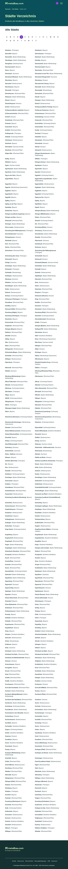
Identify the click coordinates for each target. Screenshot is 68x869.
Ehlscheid (8, 220)
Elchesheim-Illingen (11, 352)
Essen (7, 743)
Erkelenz (8, 634)
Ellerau (37, 381)
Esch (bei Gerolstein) (11, 687)
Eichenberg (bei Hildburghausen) (45, 250)
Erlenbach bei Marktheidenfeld (14, 657)
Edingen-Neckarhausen (42, 153)
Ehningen (8, 224)
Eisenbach (38, 309)
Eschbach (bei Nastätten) (13, 699)
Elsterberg (8, 447)
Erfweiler (8, 621)
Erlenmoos (38, 657)
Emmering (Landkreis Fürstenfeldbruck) (47, 497)
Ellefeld (7, 371)
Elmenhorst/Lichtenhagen (13, 422)
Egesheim (8, 172)
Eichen (7, 247)
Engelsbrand (39, 534)
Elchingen (38, 352)
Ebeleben (8, 50)
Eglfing (7, 200)
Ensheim (8, 564)
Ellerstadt (38, 391)
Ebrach (7, 100)
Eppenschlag (9, 588)
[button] (57, 3)
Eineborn (38, 292)
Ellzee (7, 411)
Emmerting (38, 502)
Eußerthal (38, 811)
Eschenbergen (39, 713)
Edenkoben (38, 140)
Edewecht (38, 150)
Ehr (36, 224)
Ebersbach (8, 73)
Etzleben (8, 791)
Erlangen (38, 644)
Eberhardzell (39, 63)
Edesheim (8, 150)
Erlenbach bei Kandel (42, 654)
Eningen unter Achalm (42, 548)
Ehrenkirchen (39, 234)
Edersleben (8, 146)
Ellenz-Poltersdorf (10, 381)
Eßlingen (8, 831)
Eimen (37, 285)
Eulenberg (38, 794)
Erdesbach (8, 607)
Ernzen (7, 671)
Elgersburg (8, 362)
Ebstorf (37, 103)
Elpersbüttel (39, 427)
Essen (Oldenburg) (41, 743)
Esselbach (8, 739)
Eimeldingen (9, 285)
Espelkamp (38, 733)
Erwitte (7, 681)
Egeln (7, 165)
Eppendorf (8, 584)
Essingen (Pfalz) (40, 749)
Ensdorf (37, 558)
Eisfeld (37, 322)
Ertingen (37, 677)
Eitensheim (38, 332)
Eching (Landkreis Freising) (43, 107)
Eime (36, 282)
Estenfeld (8, 758)
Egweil (37, 207)
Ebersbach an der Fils (42, 73)
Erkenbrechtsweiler (41, 634)
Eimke (7, 289)
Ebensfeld (8, 53)
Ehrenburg (38, 230)
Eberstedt (8, 90)
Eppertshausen (40, 588)
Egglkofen (38, 190)
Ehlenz (37, 217)
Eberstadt (38, 87)
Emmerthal (8, 502)
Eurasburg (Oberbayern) (12, 801)
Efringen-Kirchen (40, 162)
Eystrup (37, 824)
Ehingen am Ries (10, 217)
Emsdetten (38, 512)
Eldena (37, 355)
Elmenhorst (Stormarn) (12, 417)
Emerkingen (39, 477)
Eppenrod (38, 584)
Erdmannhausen (10, 611)
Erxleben (38, 681)
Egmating (8, 207)
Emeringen (8, 477)
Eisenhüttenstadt (40, 319)
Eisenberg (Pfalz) (40, 312)
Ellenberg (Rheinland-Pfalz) (43, 371)
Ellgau (7, 395)
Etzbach (7, 784)
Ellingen (37, 398)
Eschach (8, 691)
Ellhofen (37, 395)
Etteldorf (8, 771)
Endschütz (8, 526)
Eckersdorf (8, 126)
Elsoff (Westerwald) (11, 444)
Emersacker (9, 480)
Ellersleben (8, 391)
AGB (49, 861)
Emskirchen (9, 516)
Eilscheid (38, 279)
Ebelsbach (38, 50)
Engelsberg (8, 534)
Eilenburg (8, 279)
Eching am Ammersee (42, 110)
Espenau (8, 736)
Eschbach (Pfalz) (40, 694)
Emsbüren (8, 512)
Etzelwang (8, 788)
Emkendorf (38, 480)
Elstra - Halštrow (10, 454)
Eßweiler (37, 831)
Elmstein (8, 427)
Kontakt (14, 861)
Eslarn (37, 729)
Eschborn (38, 699)
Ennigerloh (38, 554)
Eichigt (7, 262)
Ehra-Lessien (9, 227)
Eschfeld (38, 719)
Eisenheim (8, 319)
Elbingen (38, 345)
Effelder (37, 158)
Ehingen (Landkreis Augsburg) (15, 214)
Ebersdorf (8, 83)
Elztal (36, 467)
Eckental (8, 123)
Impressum (54, 861)
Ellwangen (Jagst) (10, 408)
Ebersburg (38, 80)
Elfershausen (39, 359)
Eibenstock (38, 240)
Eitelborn (8, 332)
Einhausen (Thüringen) (12, 299)
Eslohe (7, 733)
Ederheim (8, 143)
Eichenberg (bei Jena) (12, 256)
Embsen (37, 470)
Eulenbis (8, 798)
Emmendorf (9, 494)
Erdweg (37, 611)
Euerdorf (8, 794)
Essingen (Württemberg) (12, 752)
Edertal (37, 146)
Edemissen (8, 140)
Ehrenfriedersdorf (10, 234)
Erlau (6, 647)
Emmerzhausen (10, 506)
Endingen (8, 522)
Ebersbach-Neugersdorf (42, 77)
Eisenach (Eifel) (10, 309)
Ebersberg (8, 80)
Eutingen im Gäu (40, 808)
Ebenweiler (8, 57)
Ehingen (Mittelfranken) (42, 214)
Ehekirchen (8, 210)
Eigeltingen (38, 275)
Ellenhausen (39, 376)
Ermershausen (9, 664)
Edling (7, 158)
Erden (37, 604)
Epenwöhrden (9, 571)
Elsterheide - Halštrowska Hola (44, 447)
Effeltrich (8, 162)
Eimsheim (38, 289)
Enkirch (37, 551)
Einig (36, 299)
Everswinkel (39, 814)
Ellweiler (37, 408)
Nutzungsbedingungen (40, 861)
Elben (7, 345)
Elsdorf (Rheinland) (41, 431)
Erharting (38, 627)
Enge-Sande (9, 529)
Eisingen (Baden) (40, 325)
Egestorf (37, 172)
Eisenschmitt (9, 322)
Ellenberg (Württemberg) (13, 376)
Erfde (36, 614)
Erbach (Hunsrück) (11, 597)
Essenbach (8, 746)
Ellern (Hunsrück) (40, 388)
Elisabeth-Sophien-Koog (43, 362)
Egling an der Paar (11, 204)
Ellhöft (7, 398)
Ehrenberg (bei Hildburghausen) (15, 230)
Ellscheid (38, 405)
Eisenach (38, 305)
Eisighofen (8, 325)
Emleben (8, 484)
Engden (37, 526)
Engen (7, 544)
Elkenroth (8, 367)
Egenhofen (38, 168)
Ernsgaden (8, 667)
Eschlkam (8, 723)
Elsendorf (38, 434)
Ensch (7, 558)
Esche (37, 703)
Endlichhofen (39, 522)
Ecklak (37, 130)
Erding (37, 607)
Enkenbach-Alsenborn (12, 551)
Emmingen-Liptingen (41, 506)
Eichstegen (8, 266)
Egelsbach (38, 165)
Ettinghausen (9, 778)
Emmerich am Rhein (41, 494)
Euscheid (8, 804)
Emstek (37, 516)
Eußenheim (8, 811)
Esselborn (38, 739)
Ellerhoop (8, 388)
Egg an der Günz (10, 175)
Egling (37, 200)
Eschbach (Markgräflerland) (14, 694)
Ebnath (37, 97)
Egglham (8, 190)
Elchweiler (8, 355)
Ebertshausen (9, 93)
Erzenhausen (9, 684)
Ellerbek (7, 385)
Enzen (7, 568)
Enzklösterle (39, 568)
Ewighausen (39, 818)
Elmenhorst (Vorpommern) (43, 417)
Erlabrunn (8, 644)
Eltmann (7, 457)
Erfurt (37, 617)
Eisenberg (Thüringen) (12, 315)
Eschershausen (10, 719)
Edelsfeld (38, 136)
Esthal (7, 761)
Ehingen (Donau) (40, 210)
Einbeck (7, 292)
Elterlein (37, 454)
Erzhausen (38, 684)
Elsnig (37, 440)
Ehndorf (37, 220)
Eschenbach (39, 709)
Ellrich (7, 405)
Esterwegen (38, 758)
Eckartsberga (39, 117)
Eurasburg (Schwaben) (42, 801)
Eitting (7, 339)
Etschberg (8, 768)
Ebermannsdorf (10, 67)
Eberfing (37, 60)
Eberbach (38, 57)
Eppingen (8, 591)
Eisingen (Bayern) (10, 329)
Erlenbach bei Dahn (11, 654)
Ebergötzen (8, 63)
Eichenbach (9, 250)
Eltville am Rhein (40, 457)
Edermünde (38, 143)
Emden (37, 474)
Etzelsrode (38, 784)
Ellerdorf (37, 385)
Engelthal (38, 541)
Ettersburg (38, 774)
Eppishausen (39, 591)
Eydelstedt (38, 821)
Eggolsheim (9, 194)
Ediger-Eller (9, 153)
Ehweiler (37, 237)
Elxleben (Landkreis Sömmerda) (45, 460)
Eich (6, 244)
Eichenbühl (38, 256)
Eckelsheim (8, 120)
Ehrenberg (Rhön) (40, 227)
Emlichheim (38, 484)
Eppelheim (8, 578)
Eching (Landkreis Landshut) (14, 110)
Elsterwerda (38, 450)
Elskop (7, 440)
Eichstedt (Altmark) (41, 262)
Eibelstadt (8, 240)
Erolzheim (38, 671)
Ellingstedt (38, 401)
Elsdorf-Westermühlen (12, 434)
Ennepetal (8, 554)
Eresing (7, 614)
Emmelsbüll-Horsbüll (41, 487)
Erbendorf (8, 601)
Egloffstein (38, 204)
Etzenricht (38, 788)
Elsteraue (38, 444)
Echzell (7, 117)
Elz (6, 464)
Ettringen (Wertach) (41, 781)
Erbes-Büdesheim (11, 604)
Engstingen (8, 548)
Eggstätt (7, 197)
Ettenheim (38, 771)
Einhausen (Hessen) (41, 295)
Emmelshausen (10, 490)
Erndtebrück (39, 664)
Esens (37, 726)
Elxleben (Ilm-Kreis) (11, 460)
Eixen (37, 339)
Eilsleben (8, 282)
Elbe (6, 342)
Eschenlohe (39, 716)
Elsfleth (37, 437)
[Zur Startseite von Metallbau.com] (14, 3)
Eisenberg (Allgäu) (11, 312)
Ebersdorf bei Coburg (42, 83)
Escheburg (8, 706)
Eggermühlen (39, 184)
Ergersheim (38, 621)
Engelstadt (8, 541)
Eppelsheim (38, 578)
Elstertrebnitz (9, 450)
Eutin (6, 808)
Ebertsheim (38, 93)
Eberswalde (38, 90)
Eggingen (38, 187)
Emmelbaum (9, 487)
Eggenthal (8, 184)
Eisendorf (38, 315)
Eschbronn (8, 703)
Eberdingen (9, 60)
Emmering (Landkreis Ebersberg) (15, 497)
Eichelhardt (38, 244)
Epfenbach (38, 571)
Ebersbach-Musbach (11, 77)
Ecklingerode (9, 133)
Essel (36, 736)
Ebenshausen (39, 53)
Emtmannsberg (40, 519)
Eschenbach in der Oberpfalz (14, 713)
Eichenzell (38, 259)
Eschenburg (9, 716)
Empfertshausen (10, 509)
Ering (7, 631)
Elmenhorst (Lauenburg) (42, 411)
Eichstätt (38, 269)
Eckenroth (38, 120)
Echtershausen (40, 113)
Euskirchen (38, 804)
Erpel (6, 674)
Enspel (37, 564)
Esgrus (7, 729)
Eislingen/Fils (39, 329)
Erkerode (8, 637)
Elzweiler (8, 470)
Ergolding (38, 624)
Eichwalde (8, 272)
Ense (36, 561)
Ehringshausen (10, 237)
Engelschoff (9, 538)
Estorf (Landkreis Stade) (42, 761)
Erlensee (8, 661)
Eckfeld (7, 130)
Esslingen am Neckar (41, 752)
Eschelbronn (9, 709)
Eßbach (7, 828)
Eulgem (37, 798)
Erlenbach (8, 651)
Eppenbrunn (39, 581)
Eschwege (38, 723)
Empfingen (38, 509)
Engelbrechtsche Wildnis (43, 529)
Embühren (8, 474)
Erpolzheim (38, 674)
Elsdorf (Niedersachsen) (12, 431)
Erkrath (37, 641)
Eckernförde (39, 123)
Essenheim (38, 746)
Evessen (8, 818)
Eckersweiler (39, 126)
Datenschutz (20, 861)
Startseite (8, 9)
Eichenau (38, 247)
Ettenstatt (8, 774)
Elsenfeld (8, 437)
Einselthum (8, 302)
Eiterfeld (7, 335)
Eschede (38, 706)
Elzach (37, 464)
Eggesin (7, 187)
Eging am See (39, 197)
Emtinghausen (9, 519)
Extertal (7, 821)
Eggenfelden (9, 178)
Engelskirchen (39, 538)
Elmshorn (38, 422)
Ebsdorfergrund (10, 103)
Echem (7, 107)
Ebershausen (9, 87)
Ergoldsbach (9, 627)
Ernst (36, 667)
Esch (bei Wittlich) (40, 687)
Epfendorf (8, 574)
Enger (37, 544)
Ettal (36, 768)
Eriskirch (38, 631)
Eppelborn (38, 574)
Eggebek (38, 175)
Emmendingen (39, 490)
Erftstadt (8, 617)
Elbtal (37, 349)
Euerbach (38, 791)
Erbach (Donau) (40, 594)
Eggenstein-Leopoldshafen (43, 178)
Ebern (7, 70)
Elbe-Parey (38, 342)
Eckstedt (38, 133)
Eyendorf (8, 824)
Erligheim (38, 661)
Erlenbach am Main (41, 651)
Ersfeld (7, 677)
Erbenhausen (39, 601)
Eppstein (8, 594)
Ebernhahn (38, 70)
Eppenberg (8, 581)
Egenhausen (9, 168)
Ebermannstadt (40, 67)
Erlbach (37, 647)
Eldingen (8, 359)
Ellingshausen (9, 401)
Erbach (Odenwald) (41, 597)
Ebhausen (8, 97)
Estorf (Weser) (9, 764)
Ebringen (38, 100)
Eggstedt (38, 194)
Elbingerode (9, 349)
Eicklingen (8, 275)
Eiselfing (8, 305)
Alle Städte (15, 9)
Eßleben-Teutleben (41, 828)
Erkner (7, 641)
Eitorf (36, 335)
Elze (6, 467)
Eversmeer (8, 814)
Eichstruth (8, 269)
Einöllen (37, 302)
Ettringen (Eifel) (10, 781)
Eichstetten (38, 266)
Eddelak (7, 136)
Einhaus (7, 295)
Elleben (37, 367)
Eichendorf (8, 259)
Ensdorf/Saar (9, 561)
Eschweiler (8, 726)
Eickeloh (37, 272)
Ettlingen (38, 778)
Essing (7, 749)
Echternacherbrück (11, 113)
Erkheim (37, 637)
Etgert (37, 764)
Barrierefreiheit (29, 861)
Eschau (37, 691)
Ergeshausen (9, 624)
